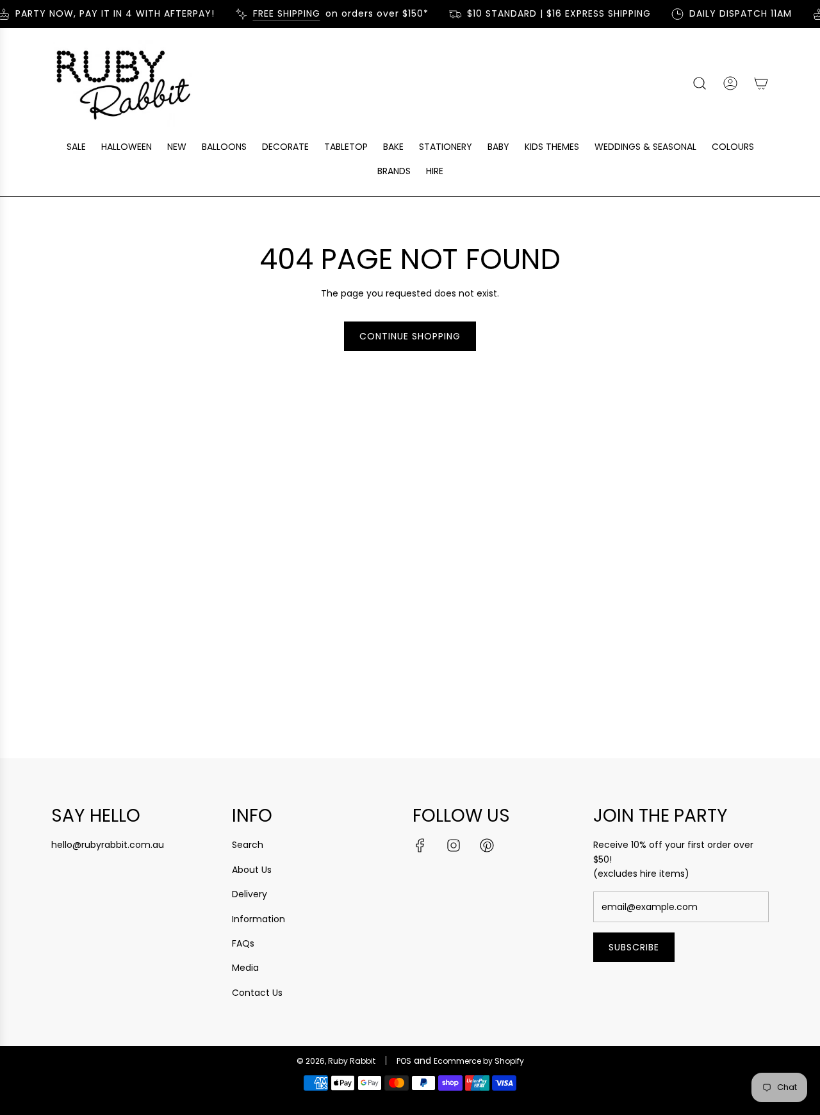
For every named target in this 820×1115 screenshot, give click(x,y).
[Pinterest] (487, 845)
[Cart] (761, 83)
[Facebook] (420, 845)
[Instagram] (453, 845)
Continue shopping (410, 336)
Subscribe (634, 947)
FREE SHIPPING (281, 14)
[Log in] (730, 83)
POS (404, 1060)
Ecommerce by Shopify (479, 1060)
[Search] (699, 83)
